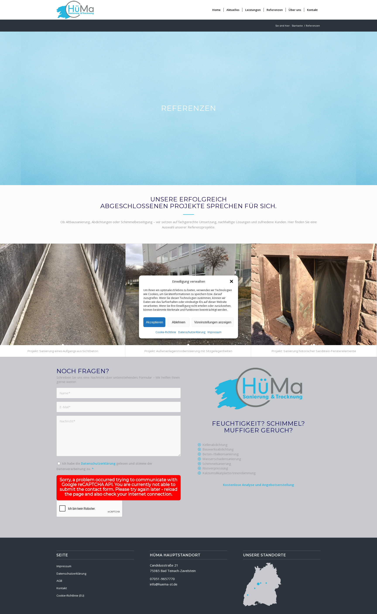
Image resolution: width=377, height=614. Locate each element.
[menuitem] (216, 10)
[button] (231, 281)
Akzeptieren (154, 322)
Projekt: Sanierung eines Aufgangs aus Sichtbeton (62, 351)
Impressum (214, 332)
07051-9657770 (162, 579)
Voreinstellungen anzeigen (212, 322)
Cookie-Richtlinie (166, 332)
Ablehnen (178, 322)
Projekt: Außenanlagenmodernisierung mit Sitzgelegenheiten (188, 351)
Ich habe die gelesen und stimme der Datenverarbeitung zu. (104, 466)
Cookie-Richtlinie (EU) (70, 595)
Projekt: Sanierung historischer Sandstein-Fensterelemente (314, 351)
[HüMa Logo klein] (75, 10)
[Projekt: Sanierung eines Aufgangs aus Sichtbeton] (62, 294)
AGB (59, 581)
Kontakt (62, 588)
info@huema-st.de (163, 584)
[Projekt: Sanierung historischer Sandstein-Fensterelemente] (314, 294)
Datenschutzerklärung (191, 332)
